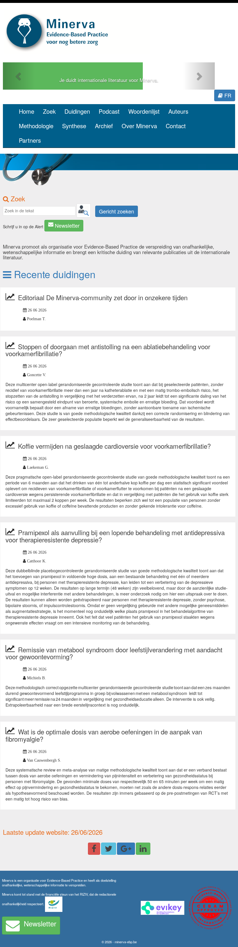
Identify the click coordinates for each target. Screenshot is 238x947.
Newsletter (67, 225)
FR (227, 95)
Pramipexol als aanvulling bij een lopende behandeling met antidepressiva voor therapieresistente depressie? (115, 536)
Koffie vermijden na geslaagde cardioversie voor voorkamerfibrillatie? (114, 445)
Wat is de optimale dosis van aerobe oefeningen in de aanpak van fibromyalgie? (104, 735)
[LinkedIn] (143, 849)
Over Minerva (139, 126)
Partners (30, 140)
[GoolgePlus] (126, 849)
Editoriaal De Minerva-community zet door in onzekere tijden (102, 297)
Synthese (74, 126)
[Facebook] (94, 849)
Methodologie (36, 126)
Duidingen (77, 111)
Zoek (49, 111)
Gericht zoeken (116, 211)
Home (26, 111)
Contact (176, 126)
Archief (104, 126)
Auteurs (178, 111)
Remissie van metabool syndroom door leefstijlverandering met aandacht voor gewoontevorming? (114, 653)
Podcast (109, 111)
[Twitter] (108, 849)
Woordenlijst (144, 111)
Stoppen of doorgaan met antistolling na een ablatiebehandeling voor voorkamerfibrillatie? (108, 350)
